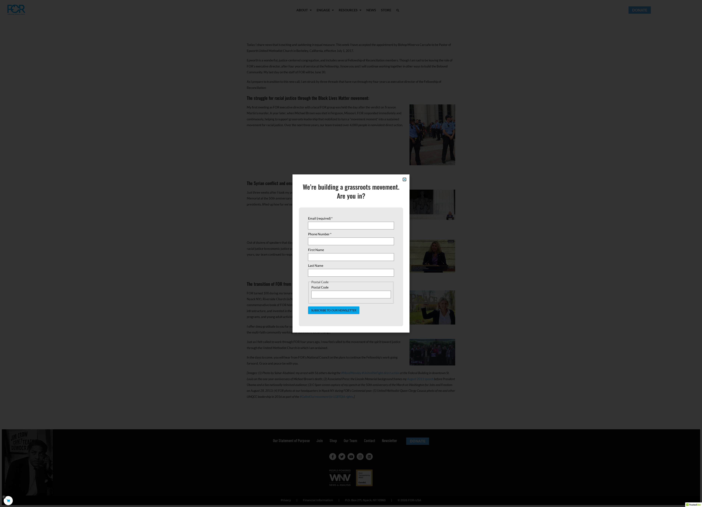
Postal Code (320, 287)
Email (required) (320, 218)
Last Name (315, 265)
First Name (316, 249)
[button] (404, 179)
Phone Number (319, 234)
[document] (351, 253)
